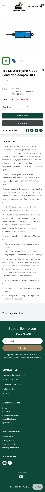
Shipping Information (10, 447)
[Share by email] (41, 130)
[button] (27, 92)
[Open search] (29, 6)
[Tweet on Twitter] (36, 130)
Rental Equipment (9, 419)
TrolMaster (8, 80)
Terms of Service (9, 444)
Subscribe (22, 348)
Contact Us (7, 411)
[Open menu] (3, 6)
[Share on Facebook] (27, 130)
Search (5, 408)
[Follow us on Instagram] (10, 463)
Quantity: (6, 107)
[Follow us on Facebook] (4, 463)
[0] (40, 6)
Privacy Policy (8, 440)
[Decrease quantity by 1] (14, 106)
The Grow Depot (29, 487)
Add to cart (22, 115)
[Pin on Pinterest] (31, 130)
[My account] (36, 6)
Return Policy (7, 436)
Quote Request (8, 422)
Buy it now (22, 123)
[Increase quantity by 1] (27, 106)
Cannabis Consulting (10, 415)
